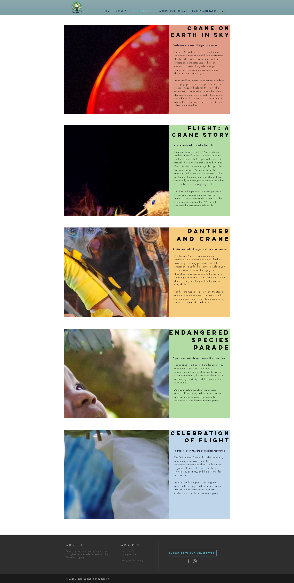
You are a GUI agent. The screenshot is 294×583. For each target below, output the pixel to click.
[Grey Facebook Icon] (188, 561)
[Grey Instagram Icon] (194, 561)
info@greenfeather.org (132, 560)
